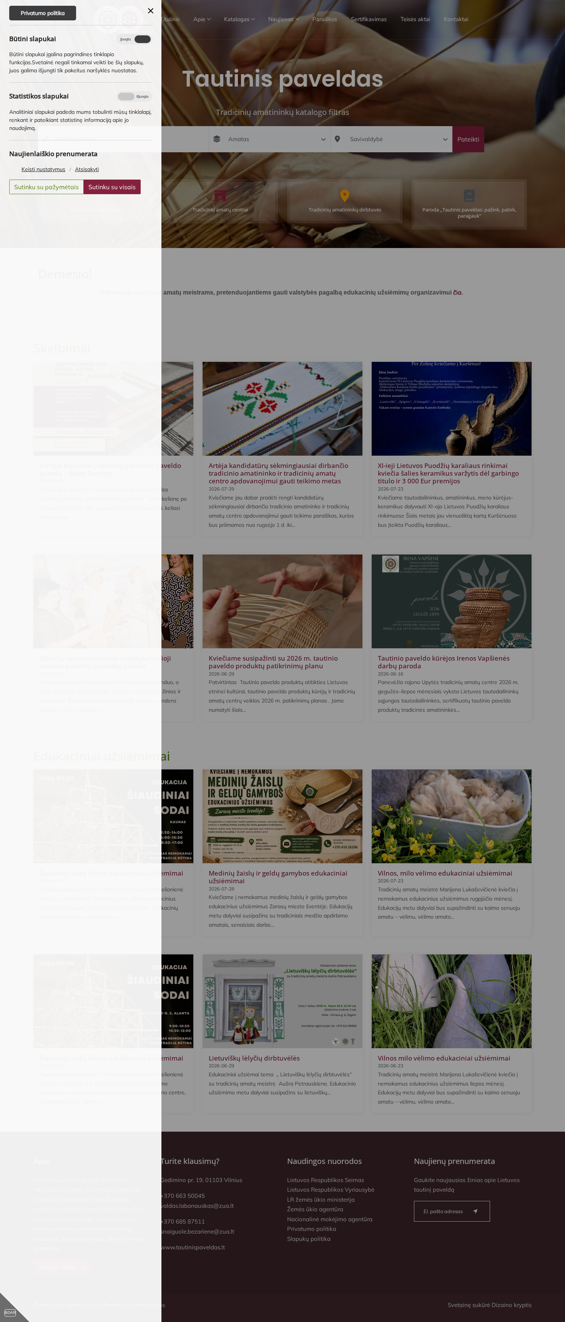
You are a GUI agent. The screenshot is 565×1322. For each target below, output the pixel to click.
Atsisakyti (87, 169)
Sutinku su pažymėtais (46, 187)
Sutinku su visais (112, 187)
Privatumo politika (43, 13)
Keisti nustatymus (43, 169)
